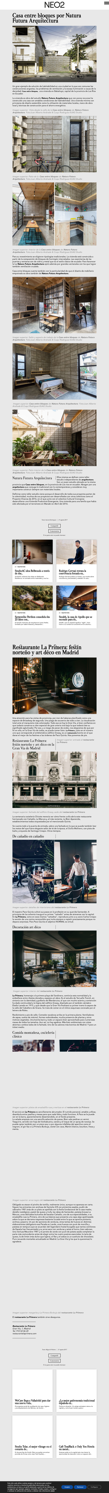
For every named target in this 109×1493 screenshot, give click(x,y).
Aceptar (67, 1487)
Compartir (54, 526)
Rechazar (80, 1487)
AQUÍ (52, 1491)
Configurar (94, 1487)
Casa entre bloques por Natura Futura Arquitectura (46, 18)
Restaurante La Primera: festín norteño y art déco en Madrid (46, 650)
